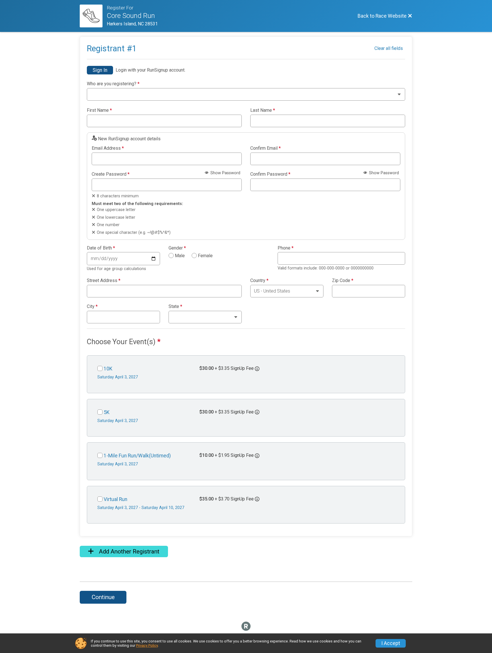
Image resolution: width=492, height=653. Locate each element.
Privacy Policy (147, 645)
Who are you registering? (113, 83)
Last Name (262, 110)
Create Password (111, 174)
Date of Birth (101, 248)
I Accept (390, 643)
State (175, 306)
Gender (177, 248)
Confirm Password (270, 174)
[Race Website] (93, 16)
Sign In (100, 70)
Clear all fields (388, 48)
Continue (103, 597)
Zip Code (342, 280)
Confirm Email (265, 148)
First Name (99, 110)
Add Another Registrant (128, 551)
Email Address (108, 148)
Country (259, 280)
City (92, 306)
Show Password (224, 173)
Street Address (103, 280)
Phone (286, 248)
